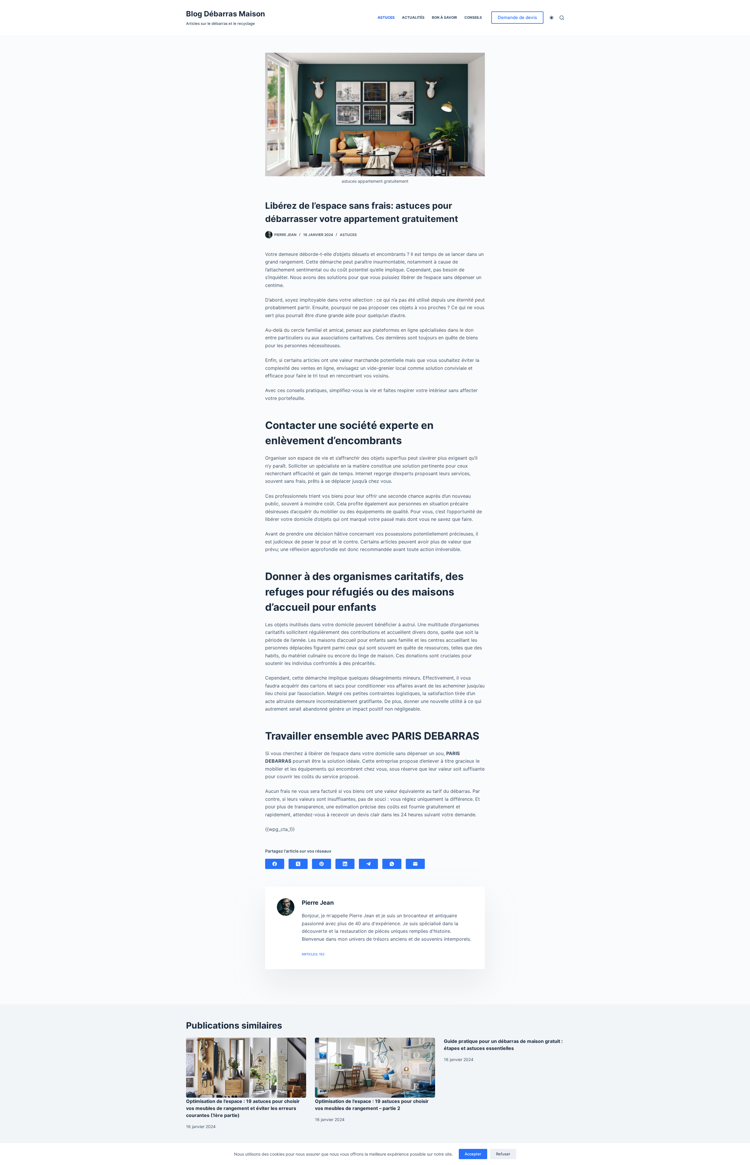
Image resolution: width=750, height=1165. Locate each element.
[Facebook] (274, 864)
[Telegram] (368, 864)
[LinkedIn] (344, 864)
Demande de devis (517, 17)
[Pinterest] (321, 864)
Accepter (473, 1154)
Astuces (386, 17)
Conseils (473, 17)
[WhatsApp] (391, 864)
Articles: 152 (313, 954)
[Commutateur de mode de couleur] (551, 18)
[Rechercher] (562, 18)
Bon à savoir (444, 17)
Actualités (413, 17)
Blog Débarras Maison (225, 13)
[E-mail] (415, 864)
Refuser (503, 1154)
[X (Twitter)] (298, 864)
